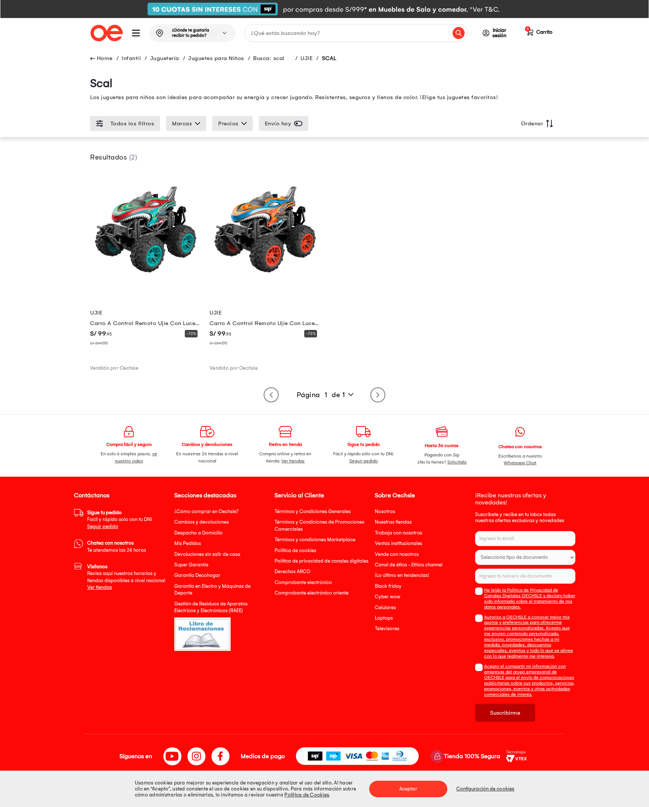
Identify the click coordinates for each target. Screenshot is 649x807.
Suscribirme (505, 712)
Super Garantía (191, 565)
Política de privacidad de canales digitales (321, 561)
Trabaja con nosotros (398, 533)
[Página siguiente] (377, 394)
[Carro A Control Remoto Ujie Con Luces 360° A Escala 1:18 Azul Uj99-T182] (265, 282)
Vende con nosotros (397, 554)
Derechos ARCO (292, 571)
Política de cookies (295, 550)
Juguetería (164, 58)
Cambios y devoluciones (201, 522)
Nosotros (385, 511)
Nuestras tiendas (393, 522)
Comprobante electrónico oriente (312, 593)
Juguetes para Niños (216, 58)
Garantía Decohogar (197, 575)
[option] (324, 9)
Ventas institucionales (398, 543)
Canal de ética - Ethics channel (408, 565)
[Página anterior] (271, 394)
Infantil (131, 58)
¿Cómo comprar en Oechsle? (206, 511)
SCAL (329, 58)
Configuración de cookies (485, 789)
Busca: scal (269, 58)
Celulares (385, 607)
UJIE (306, 58)
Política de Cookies (306, 795)
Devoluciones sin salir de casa (207, 554)
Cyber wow (387, 596)
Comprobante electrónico (303, 582)
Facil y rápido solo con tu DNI (119, 519)
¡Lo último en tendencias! (402, 575)
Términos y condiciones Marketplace (315, 539)
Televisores (387, 628)
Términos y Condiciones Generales (313, 511)
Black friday (388, 586)
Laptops (384, 618)
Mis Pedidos (187, 543)
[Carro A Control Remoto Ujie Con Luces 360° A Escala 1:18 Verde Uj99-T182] (145, 282)
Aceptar (408, 789)
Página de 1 (321, 395)
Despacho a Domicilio (198, 533)
